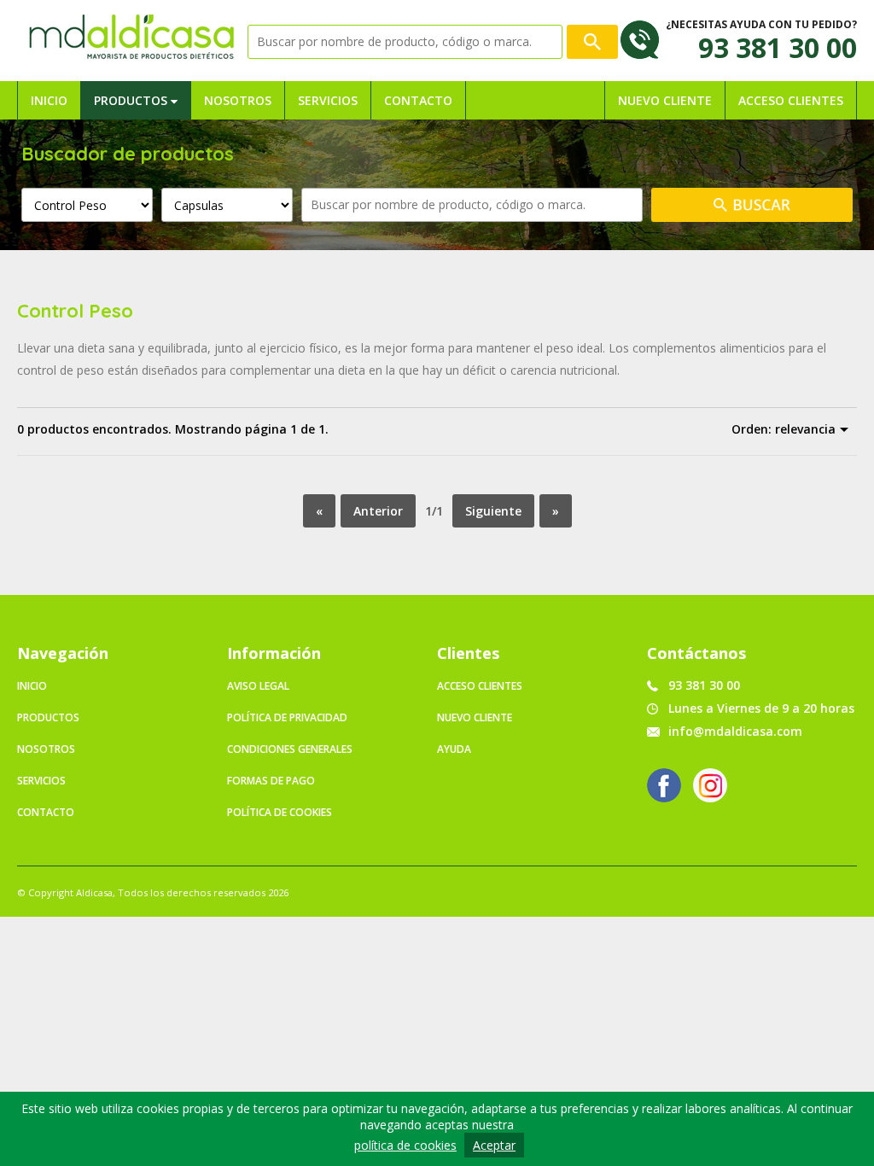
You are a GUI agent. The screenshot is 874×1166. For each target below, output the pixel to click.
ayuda (454, 749)
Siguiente (493, 511)
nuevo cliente (474, 717)
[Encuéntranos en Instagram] (710, 785)
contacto (45, 812)
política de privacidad (287, 717)
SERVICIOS (328, 100)
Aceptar (494, 1145)
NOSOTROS (237, 100)
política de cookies (405, 1145)
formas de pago (271, 780)
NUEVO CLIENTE (665, 100)
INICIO (49, 100)
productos (48, 717)
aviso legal (258, 686)
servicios (41, 780)
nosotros (46, 749)
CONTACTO (418, 100)
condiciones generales (290, 749)
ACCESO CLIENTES (790, 100)
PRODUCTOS (132, 100)
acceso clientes (479, 686)
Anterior (378, 511)
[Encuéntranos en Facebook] (664, 785)
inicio (32, 686)
